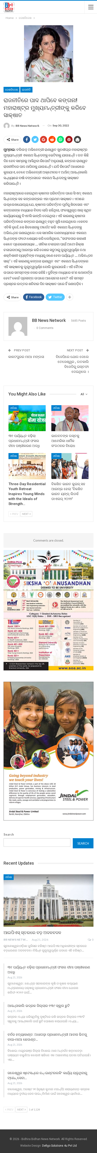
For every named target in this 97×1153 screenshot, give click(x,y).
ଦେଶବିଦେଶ (11, 89)
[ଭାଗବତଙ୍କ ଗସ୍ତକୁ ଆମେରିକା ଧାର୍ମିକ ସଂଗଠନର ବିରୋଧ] (70, 418)
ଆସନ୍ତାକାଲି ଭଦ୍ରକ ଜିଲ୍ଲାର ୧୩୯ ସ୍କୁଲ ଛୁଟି (39, 1006)
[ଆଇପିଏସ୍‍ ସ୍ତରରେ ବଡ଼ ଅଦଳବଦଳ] (48, 900)
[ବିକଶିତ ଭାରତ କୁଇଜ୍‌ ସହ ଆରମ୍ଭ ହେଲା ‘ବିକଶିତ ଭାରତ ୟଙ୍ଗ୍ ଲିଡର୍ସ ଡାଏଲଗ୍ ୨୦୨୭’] (70, 466)
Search (9, 834)
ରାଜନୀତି (26, 89)
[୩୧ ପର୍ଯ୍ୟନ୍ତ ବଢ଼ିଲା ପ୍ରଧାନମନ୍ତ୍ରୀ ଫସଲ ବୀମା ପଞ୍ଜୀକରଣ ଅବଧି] (27, 418)
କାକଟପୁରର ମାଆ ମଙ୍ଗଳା (26, 357)
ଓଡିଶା (13, 408)
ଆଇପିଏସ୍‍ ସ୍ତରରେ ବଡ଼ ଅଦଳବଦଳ (32, 932)
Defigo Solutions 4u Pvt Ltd (59, 1145)
